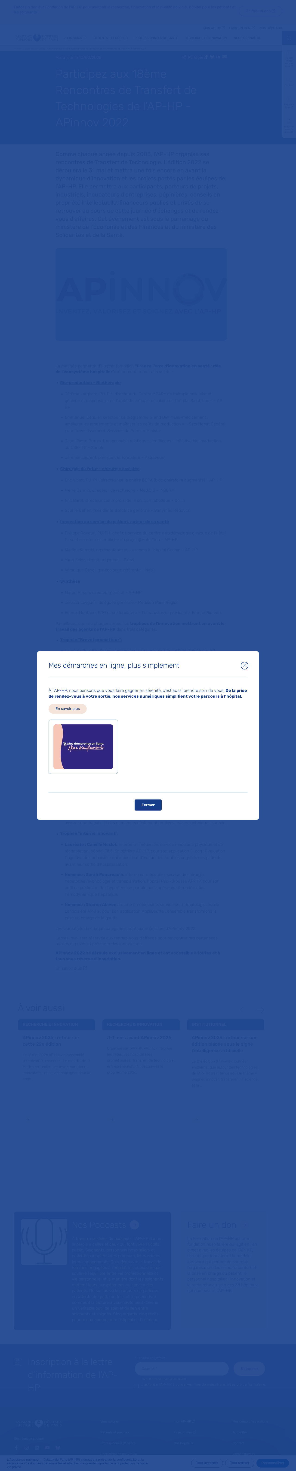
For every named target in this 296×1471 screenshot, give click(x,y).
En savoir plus (68, 708)
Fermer (148, 805)
